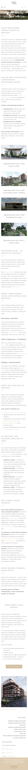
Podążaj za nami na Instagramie (8, 709)
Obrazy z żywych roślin (20, 729)
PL (25, 7)
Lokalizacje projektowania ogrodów (17, 721)
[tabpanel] (14, 17)
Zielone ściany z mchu (20, 731)
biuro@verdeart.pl (10, 756)
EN (22, 7)
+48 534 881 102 (8, 752)
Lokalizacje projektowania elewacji (17, 727)
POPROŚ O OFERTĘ (14, 666)
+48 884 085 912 (8, 749)
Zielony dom (22, 733)
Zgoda (14, 767)
